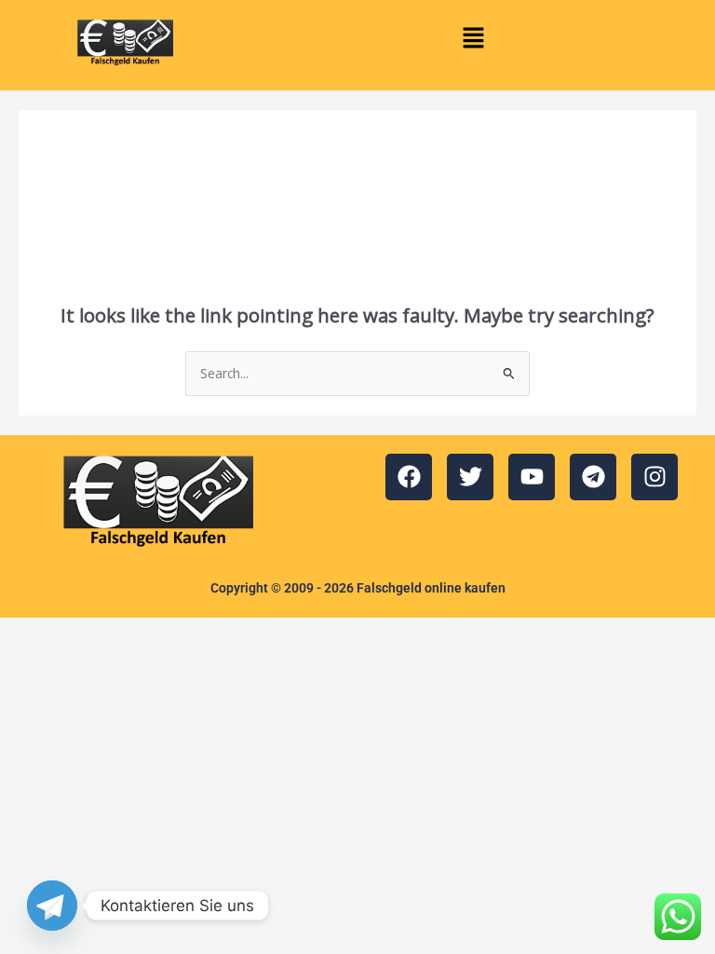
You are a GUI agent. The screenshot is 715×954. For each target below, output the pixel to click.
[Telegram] (52, 905)
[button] (473, 38)
